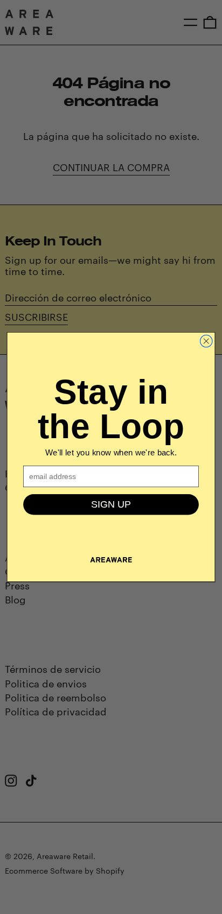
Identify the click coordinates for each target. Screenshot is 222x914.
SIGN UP (111, 504)
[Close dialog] (206, 341)
